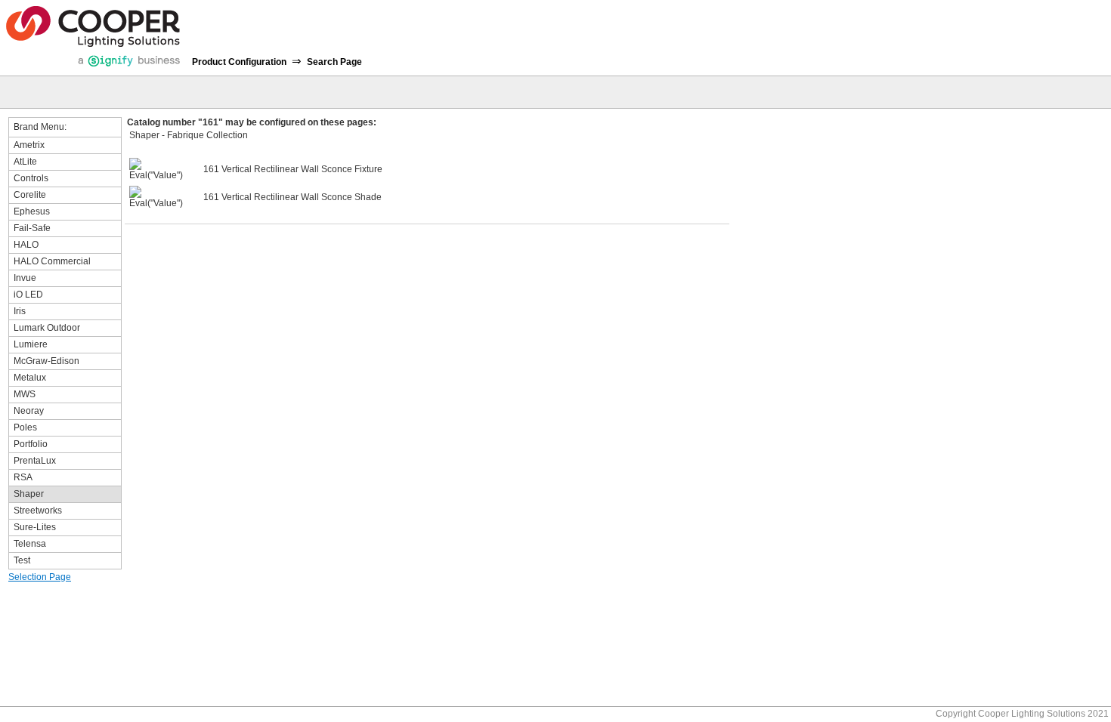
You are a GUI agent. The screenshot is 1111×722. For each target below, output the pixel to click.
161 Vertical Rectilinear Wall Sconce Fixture (292, 169)
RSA (23, 477)
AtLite (25, 161)
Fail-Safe (32, 228)
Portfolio (31, 444)
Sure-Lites (35, 527)
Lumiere (31, 344)
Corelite (30, 195)
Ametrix (29, 145)
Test (22, 560)
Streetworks (38, 510)
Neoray (29, 411)
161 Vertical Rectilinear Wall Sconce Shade (292, 197)
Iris (20, 311)
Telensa (30, 543)
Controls (31, 178)
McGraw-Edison (46, 361)
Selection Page (39, 577)
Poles (25, 427)
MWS (25, 394)
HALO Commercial (52, 261)
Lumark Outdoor (47, 327)
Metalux (30, 377)
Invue (25, 278)
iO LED (28, 294)
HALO (26, 244)
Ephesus (32, 211)
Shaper (29, 494)
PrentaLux (35, 460)
